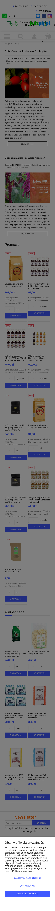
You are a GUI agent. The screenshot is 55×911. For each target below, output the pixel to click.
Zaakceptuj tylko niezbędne (27, 878)
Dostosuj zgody (27, 886)
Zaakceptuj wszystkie (27, 894)
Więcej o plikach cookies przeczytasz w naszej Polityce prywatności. (25, 869)
